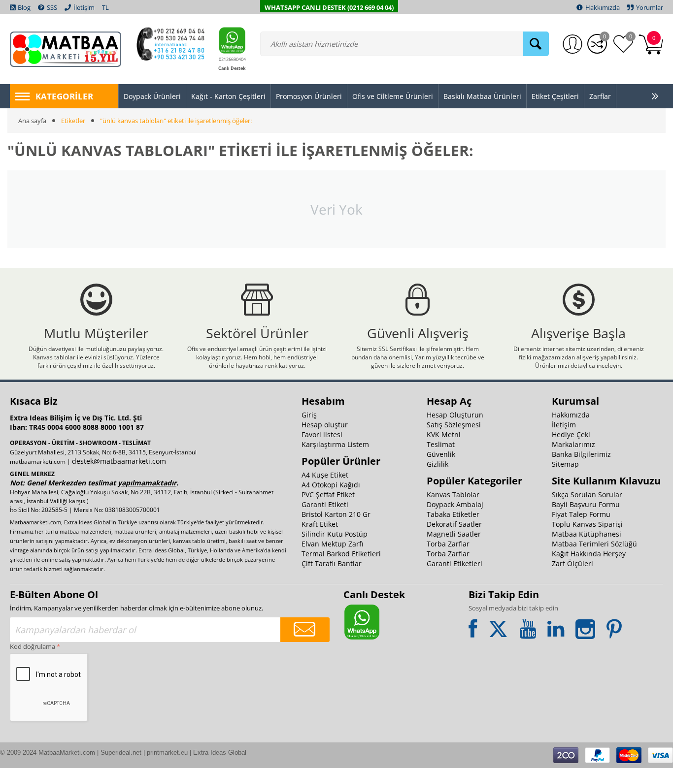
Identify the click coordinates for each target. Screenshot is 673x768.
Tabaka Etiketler (453, 514)
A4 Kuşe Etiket (325, 475)
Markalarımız (573, 444)
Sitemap (565, 464)
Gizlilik (437, 464)
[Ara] (536, 44)
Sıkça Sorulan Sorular (587, 494)
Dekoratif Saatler (454, 524)
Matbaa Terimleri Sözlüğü (594, 543)
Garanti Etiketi (325, 504)
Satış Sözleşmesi (454, 424)
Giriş (309, 414)
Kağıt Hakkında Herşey (589, 553)
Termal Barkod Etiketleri (341, 553)
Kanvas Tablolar (453, 494)
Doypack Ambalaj (455, 504)
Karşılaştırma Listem (335, 444)
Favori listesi (322, 434)
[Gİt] (305, 629)
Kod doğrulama (32, 646)
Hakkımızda (571, 414)
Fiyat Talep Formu (581, 514)
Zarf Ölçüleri (572, 563)
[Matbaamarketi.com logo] (65, 48)
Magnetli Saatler (454, 534)
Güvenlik (441, 454)
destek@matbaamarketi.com (119, 461)
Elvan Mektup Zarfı (333, 543)
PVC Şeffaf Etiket (328, 494)
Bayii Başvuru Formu (586, 504)
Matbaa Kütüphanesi (586, 534)
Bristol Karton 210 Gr (336, 514)
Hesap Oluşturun (455, 414)
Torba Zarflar (448, 543)
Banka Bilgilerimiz (581, 454)
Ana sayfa (32, 120)
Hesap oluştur (325, 424)
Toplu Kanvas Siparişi (587, 524)
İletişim (564, 424)
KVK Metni (444, 434)
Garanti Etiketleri (454, 563)
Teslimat (441, 444)
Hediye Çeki (571, 434)
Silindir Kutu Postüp (335, 534)
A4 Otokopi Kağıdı (331, 484)
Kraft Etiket (320, 524)
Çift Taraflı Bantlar (332, 563)
